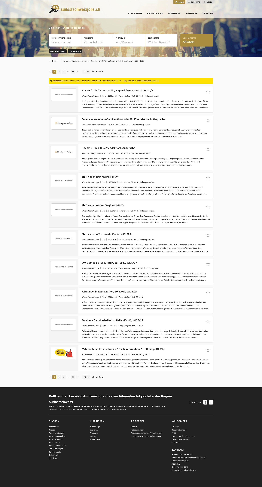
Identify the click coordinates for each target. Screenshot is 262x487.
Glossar (134, 426)
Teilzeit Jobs (54, 455)
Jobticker (94, 436)
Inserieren (94, 429)
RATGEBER (191, 13)
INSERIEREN (174, 13)
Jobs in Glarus (54, 442)
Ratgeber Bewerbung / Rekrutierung (146, 436)
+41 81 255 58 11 (181, 467)
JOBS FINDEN (135, 13)
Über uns (175, 426)
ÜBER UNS (208, 13)
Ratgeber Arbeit (137, 429)
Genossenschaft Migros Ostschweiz (104, 61)
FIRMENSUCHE (155, 13)
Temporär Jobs (55, 451)
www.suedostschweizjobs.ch (75, 61)
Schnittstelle (95, 439)
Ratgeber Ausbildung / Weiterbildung (146, 433)
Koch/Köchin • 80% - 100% (133, 61)
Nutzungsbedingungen (181, 439)
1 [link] (54, 71)
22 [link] (73, 71)
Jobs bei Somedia (179, 429)
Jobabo (52, 429)
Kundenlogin (95, 426)
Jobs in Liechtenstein (57, 445)
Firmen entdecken (56, 433)
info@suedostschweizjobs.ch (184, 470)
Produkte (94, 433)
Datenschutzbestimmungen (183, 436)
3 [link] (63, 71)
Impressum (176, 442)
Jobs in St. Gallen (55, 439)
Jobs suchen (54, 426)
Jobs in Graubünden (57, 436)
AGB (174, 433)
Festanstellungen (56, 448)
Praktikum (53, 458)
